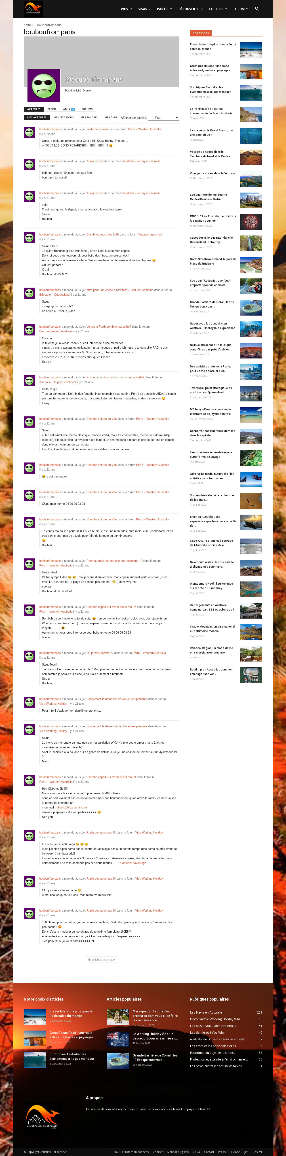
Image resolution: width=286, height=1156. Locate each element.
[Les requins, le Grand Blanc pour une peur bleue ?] (251, 136)
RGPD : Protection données (131, 1152)
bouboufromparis (50, 129)
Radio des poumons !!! (101, 832)
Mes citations (63, 117)
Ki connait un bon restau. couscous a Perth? (115, 377)
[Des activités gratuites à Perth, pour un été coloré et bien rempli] (251, 372)
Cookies (158, 1152)
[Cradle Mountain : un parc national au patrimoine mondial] (251, 632)
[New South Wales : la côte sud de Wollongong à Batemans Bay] (251, 568)
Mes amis (111, 117)
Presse (222, 1152)
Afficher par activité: (134, 117)
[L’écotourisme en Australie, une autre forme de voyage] (251, 458)
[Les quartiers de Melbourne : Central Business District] (251, 200)
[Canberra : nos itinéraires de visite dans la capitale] (251, 436)
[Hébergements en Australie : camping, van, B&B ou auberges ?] (251, 611)
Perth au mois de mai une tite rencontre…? (114, 560)
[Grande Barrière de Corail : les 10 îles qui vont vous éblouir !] (251, 308)
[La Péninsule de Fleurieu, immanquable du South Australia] (251, 114)
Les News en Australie (206, 1012)
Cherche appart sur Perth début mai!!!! (111, 607)
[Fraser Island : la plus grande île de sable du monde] (251, 50)
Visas (142, 9)
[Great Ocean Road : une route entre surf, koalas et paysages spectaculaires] (251, 71)
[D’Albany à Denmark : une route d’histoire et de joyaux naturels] (251, 415)
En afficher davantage (132, 863)
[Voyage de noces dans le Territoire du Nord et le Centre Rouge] (251, 157)
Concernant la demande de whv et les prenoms (116, 699)
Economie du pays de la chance (213, 1052)
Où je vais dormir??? (99, 653)
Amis (68, 109)
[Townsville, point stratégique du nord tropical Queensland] (251, 393)
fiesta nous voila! (97, 129)
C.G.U (196, 1152)
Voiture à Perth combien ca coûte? (108, 326)
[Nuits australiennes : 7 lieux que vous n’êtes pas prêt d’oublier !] (251, 350)
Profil (51, 109)
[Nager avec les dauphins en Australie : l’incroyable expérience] (251, 329)
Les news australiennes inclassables (216, 1066)
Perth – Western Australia (144, 129)
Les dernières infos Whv (207, 1032)
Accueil (28, 25)
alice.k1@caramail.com (72, 807)
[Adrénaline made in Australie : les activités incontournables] (251, 479)
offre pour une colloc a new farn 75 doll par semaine (119, 290)
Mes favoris (89, 117)
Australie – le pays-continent (141, 161)
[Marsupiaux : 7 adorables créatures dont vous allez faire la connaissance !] (118, 1017)
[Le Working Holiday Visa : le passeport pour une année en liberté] (118, 1039)
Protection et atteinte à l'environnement (219, 1059)
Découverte (189, 9)
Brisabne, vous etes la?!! (102, 234)
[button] (257, 9)
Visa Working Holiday (53, 703)
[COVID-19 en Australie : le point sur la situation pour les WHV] (251, 222)
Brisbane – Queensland (54, 294)
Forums (87, 109)
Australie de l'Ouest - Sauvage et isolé (217, 1039)
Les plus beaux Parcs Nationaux (213, 1026)
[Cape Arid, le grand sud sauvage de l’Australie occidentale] (251, 546)
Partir (162, 9)
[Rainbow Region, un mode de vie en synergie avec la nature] (251, 654)
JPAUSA (235, 1152)
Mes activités (36, 117)
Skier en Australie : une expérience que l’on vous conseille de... (213, 521)
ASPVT (258, 1152)
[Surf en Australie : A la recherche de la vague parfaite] (251, 501)
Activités (33, 109)
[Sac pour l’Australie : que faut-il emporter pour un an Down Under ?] (251, 286)
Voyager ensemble (150, 234)
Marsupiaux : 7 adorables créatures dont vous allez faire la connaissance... (155, 1016)
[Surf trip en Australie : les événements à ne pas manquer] (251, 93)
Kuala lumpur (94, 161)
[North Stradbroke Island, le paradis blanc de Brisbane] (251, 265)
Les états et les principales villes (213, 1046)
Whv (124, 9)
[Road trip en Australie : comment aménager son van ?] (251, 675)
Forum (239, 9)
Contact (209, 1152)
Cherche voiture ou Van (101, 418)
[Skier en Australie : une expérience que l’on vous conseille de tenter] (251, 522)
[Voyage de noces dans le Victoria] (251, 179)
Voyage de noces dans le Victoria (212, 173)
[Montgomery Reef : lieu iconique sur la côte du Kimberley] (251, 589)
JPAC (247, 1152)
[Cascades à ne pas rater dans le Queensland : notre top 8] (251, 243)
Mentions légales (178, 1152)
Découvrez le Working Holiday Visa (215, 1019)
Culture (216, 9)
